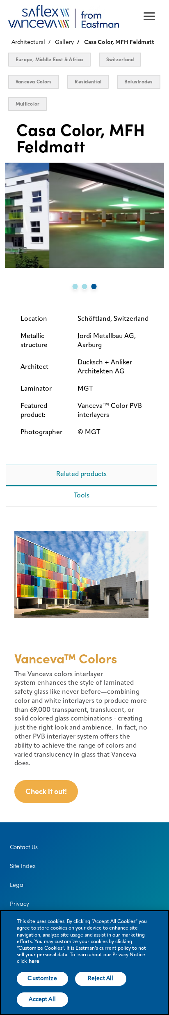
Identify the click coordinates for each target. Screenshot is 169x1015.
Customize (42, 978)
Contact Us (24, 847)
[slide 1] (75, 286)
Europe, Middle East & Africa (49, 59)
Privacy (19, 903)
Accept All (42, 999)
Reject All (100, 978)
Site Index (23, 866)
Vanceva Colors (34, 81)
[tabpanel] (81, 666)
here (34, 961)
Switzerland (120, 59)
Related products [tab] (81, 474)
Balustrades (138, 81)
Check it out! (46, 791)
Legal (17, 884)
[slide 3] (94, 286)
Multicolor (27, 104)
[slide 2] (85, 286)
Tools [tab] (81, 496)
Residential (88, 81)
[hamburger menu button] (149, 16)
